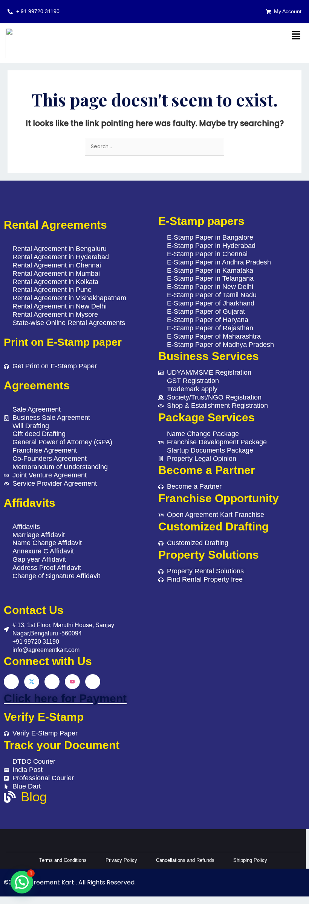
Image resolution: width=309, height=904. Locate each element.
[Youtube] (72, 681)
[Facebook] (11, 681)
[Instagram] (92, 681)
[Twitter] (31, 681)
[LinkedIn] (52, 681)
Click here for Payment (65, 698)
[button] (295, 35)
